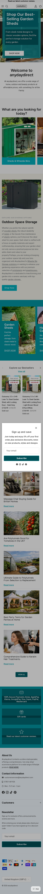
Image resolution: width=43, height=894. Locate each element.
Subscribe (22, 458)
